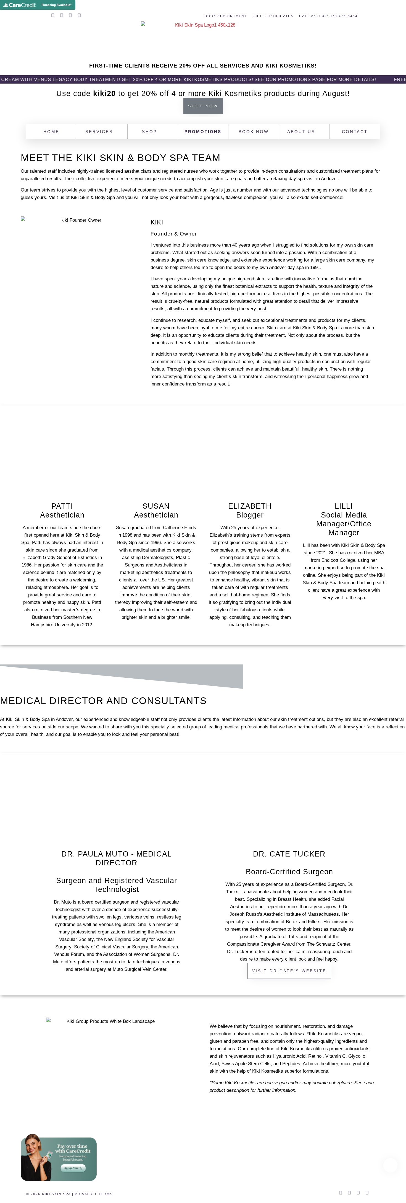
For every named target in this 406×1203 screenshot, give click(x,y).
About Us (301, 131)
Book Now (254, 131)
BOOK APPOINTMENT (226, 16)
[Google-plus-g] (61, 15)
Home (51, 131)
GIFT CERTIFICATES (273, 16)
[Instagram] (70, 15)
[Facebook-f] (52, 15)
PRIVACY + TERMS (94, 1194)
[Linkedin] (79, 15)
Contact (355, 131)
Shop (149, 131)
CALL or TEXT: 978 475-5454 (328, 16)
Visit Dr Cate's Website (289, 971)
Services (99, 131)
